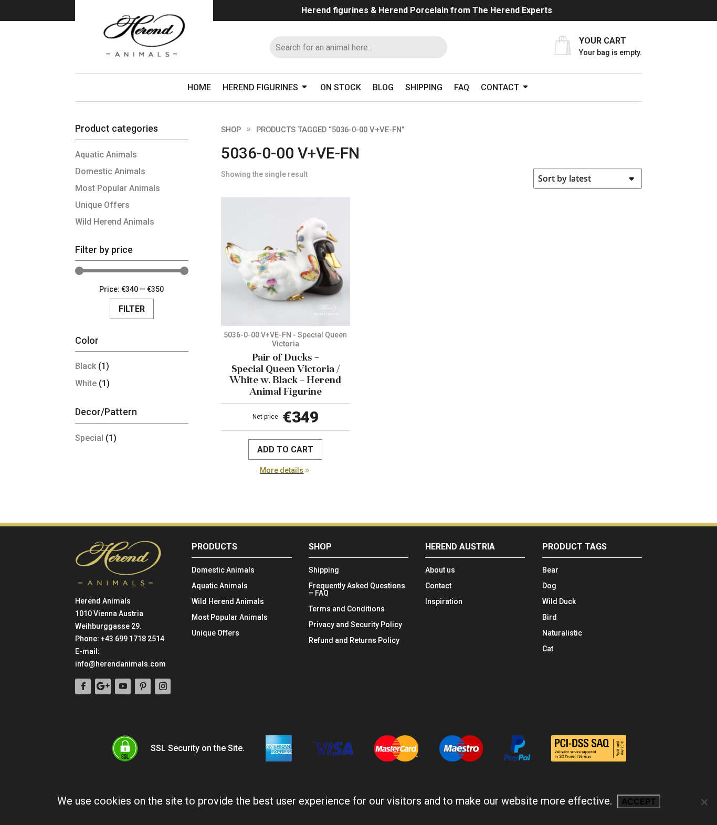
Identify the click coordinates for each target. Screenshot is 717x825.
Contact (500, 87)
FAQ (461, 87)
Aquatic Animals (106, 155)
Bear (550, 570)
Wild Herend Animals (114, 222)
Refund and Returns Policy (354, 640)
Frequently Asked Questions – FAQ (357, 589)
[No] (704, 802)
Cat (547, 649)
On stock (340, 87)
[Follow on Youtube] (123, 686)
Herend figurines (260, 87)
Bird (549, 617)
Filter (132, 309)
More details (281, 470)
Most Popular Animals (117, 188)
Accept (638, 801)
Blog (383, 87)
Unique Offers (102, 205)
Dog (549, 586)
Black (85, 366)
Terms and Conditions (347, 609)
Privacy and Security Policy (355, 625)
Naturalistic (562, 633)
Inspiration (443, 602)
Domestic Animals (110, 171)
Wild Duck (559, 602)
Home (199, 87)
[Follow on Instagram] (163, 686)
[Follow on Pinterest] (143, 686)
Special (89, 438)
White (86, 383)
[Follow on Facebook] (83, 686)
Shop (231, 129)
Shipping (423, 87)
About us (440, 570)
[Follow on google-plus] (103, 686)
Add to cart (285, 449)
